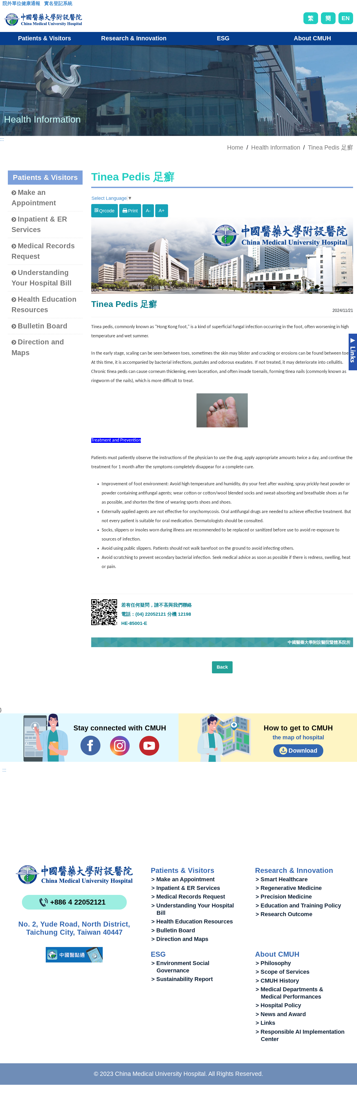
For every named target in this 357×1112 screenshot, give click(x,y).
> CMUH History (277, 980)
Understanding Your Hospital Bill (41, 278)
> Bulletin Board (173, 930)
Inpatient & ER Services (39, 224)
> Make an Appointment (183, 879)
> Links (265, 1023)
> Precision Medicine (284, 896)
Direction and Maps (37, 347)
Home (235, 147)
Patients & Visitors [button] (44, 38)
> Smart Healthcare (282, 879)
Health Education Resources (44, 304)
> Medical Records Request (188, 896)
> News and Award (281, 1014)
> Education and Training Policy (298, 905)
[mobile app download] (74, 954)
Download (303, 750)
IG (120, 746)
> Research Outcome (284, 914)
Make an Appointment (33, 198)
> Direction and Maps (179, 939)
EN (346, 18)
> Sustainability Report (182, 979)
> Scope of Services (282, 971)
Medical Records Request (43, 251)
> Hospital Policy (278, 1005)
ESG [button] (223, 38)
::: (7, 5)
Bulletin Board (42, 326)
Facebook (90, 746)
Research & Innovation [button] (133, 38)
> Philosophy (273, 963)
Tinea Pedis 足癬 (330, 147)
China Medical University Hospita (74, 874)
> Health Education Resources (192, 921)
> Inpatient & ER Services (185, 888)
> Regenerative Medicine (289, 888)
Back (222, 667)
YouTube (149, 746)
